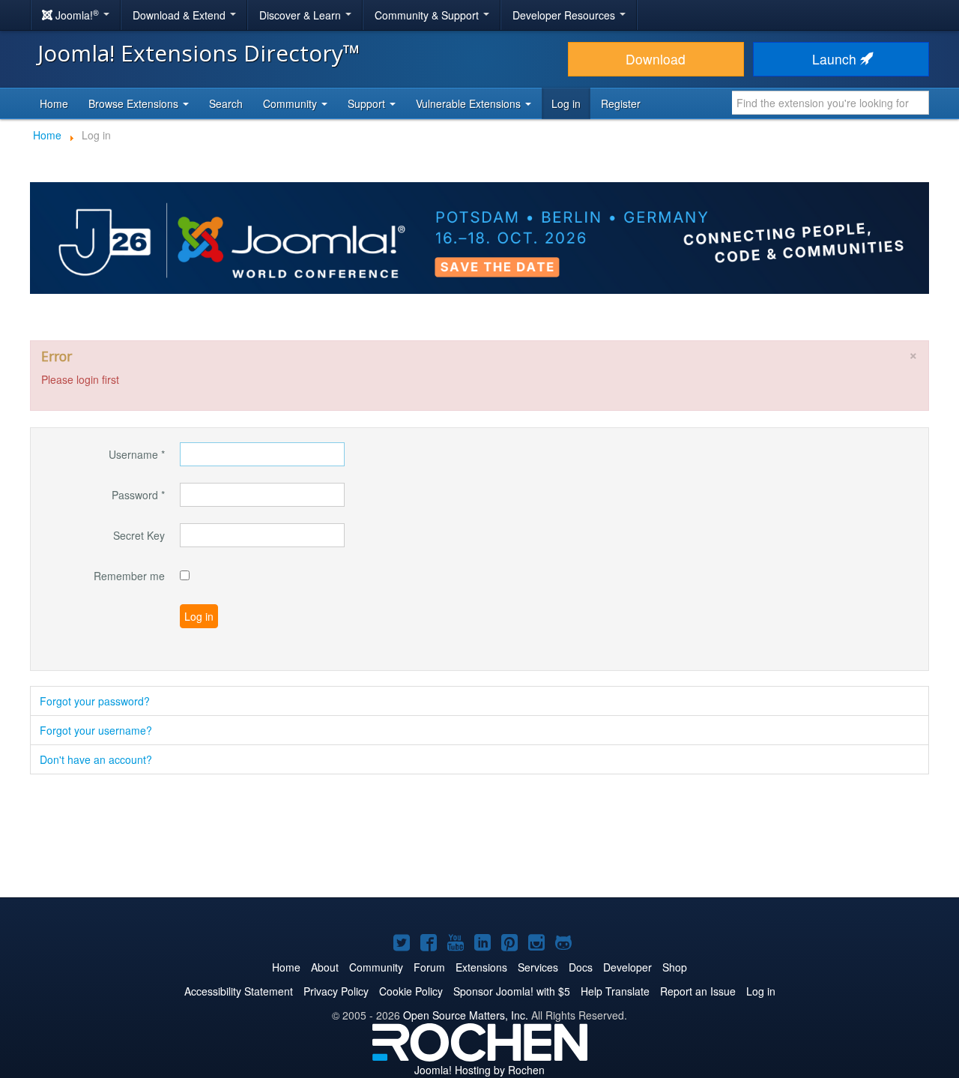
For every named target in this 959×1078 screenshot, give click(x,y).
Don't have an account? (96, 759)
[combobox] (830, 103)
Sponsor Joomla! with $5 (511, 991)
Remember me (129, 575)
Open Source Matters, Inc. (465, 1015)
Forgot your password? (95, 700)
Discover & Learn (301, 14)
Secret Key (139, 535)
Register (621, 103)
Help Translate (615, 991)
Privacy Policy (336, 991)
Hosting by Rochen (479, 1069)
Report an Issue (698, 991)
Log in (566, 103)
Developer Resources (565, 14)
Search (226, 103)
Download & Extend (181, 14)
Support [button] (368, 103)
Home (54, 103)
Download (656, 58)
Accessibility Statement (238, 991)
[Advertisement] (479, 837)
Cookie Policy (411, 991)
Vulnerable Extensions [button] (470, 103)
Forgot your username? (96, 730)
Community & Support (428, 14)
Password (138, 494)
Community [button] (291, 103)
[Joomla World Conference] (479, 236)
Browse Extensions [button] (134, 103)
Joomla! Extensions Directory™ (198, 52)
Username (137, 454)
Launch (836, 58)
